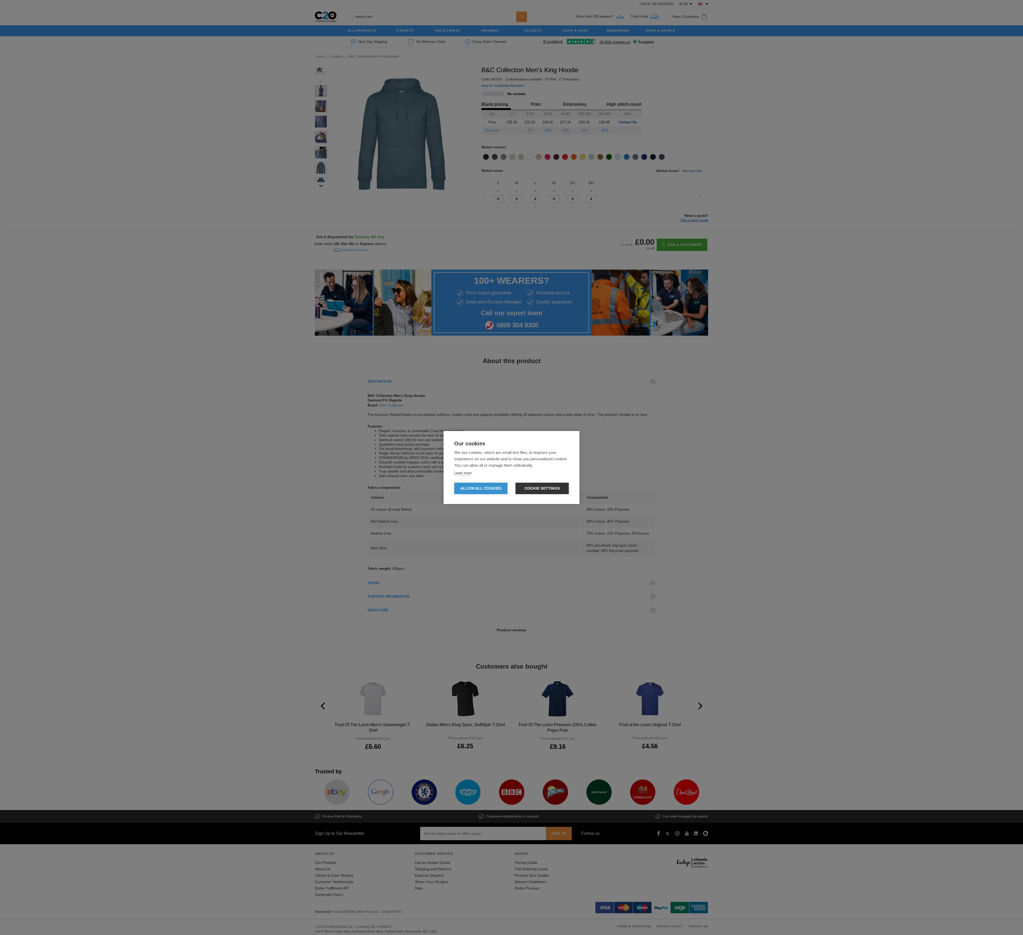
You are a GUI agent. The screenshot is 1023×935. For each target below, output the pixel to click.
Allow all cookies (480, 488)
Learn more (463, 473)
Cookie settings (542, 488)
